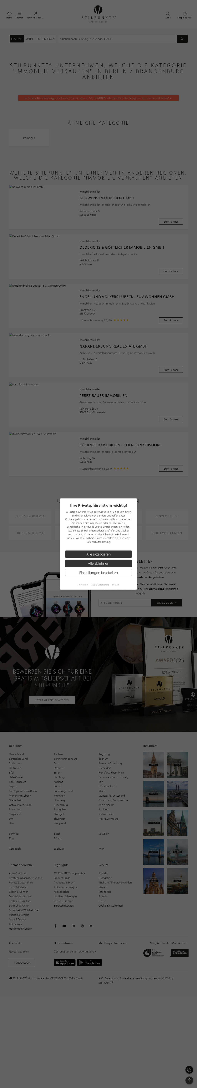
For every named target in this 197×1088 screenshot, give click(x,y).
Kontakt (115, 584)
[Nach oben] (189, 1080)
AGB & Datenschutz (100, 584)
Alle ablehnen (98, 563)
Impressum (83, 584)
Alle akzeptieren (98, 554)
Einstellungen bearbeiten (98, 572)
